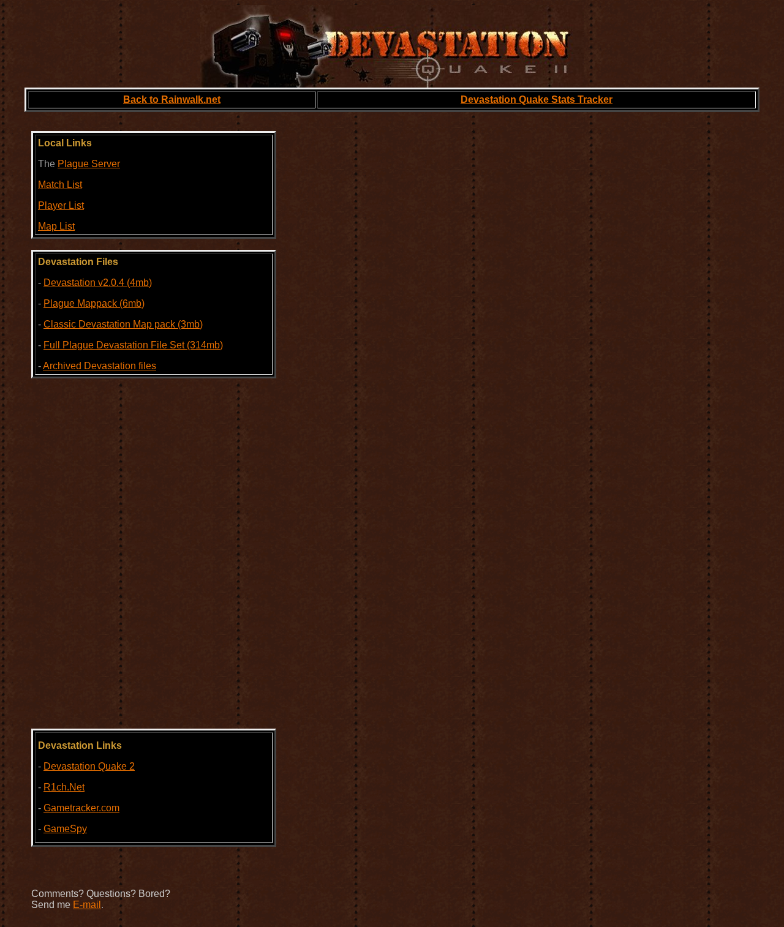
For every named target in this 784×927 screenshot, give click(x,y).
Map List (56, 226)
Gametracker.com (81, 808)
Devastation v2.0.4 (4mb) (97, 282)
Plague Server (89, 164)
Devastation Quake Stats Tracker (536, 99)
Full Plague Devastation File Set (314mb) (133, 345)
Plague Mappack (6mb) (94, 303)
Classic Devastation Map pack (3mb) (123, 324)
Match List (60, 184)
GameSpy (65, 829)
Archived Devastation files (99, 366)
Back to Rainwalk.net (172, 99)
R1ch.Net (64, 787)
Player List (61, 205)
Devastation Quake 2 (89, 766)
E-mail (87, 904)
